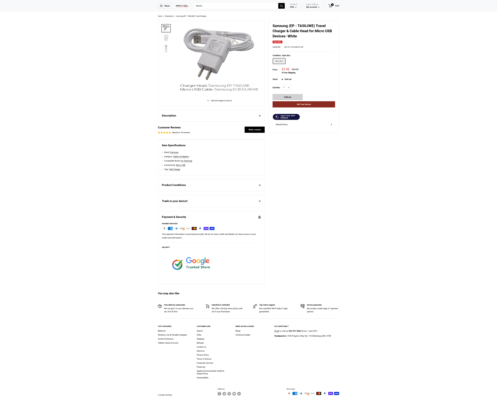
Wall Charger (174, 169)
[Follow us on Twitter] (224, 394)
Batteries (162, 331)
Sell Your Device (304, 104)
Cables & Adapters (181, 156)
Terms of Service (204, 359)
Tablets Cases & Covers (168, 343)
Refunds (200, 343)
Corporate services (205, 363)
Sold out (287, 97)
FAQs (199, 335)
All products (169, 16)
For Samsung (186, 161)
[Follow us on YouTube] (234, 394)
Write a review (254, 130)
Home (160, 16)
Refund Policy (282, 124)
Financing (201, 367)
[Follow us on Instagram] (229, 394)
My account (311, 7)
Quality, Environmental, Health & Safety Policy (210, 372)
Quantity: (276, 87)
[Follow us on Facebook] (219, 394)
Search (200, 331)
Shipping (200, 339)
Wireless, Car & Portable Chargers (172, 335)
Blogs (238, 331)
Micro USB (180, 165)
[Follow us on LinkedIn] (239, 394)
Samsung (276, 47)
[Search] (281, 6)
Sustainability (202, 378)
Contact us (201, 347)
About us (200, 351)
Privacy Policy (203, 355)
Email (276, 331)
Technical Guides (243, 335)
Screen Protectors (166, 339)
